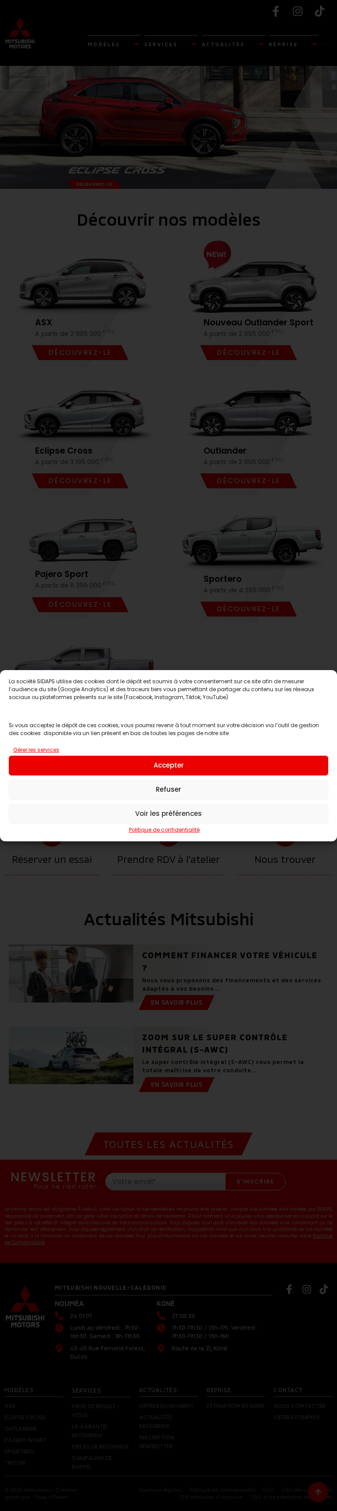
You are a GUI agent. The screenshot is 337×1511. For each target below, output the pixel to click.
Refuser (168, 789)
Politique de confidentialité (164, 829)
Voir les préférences (168, 813)
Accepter (169, 765)
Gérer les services (36, 750)
